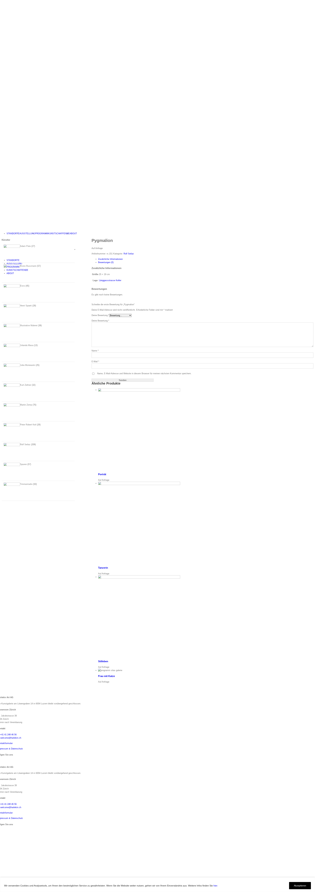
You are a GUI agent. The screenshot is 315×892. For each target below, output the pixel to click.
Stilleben (103, 661)
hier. (215, 885)
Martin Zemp (26, 405)
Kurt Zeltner (25, 385)
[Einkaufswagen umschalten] (1, 255)
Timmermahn (26, 484)
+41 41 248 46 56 (8, 734)
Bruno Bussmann (28, 266)
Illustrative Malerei (28, 325)
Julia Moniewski (27, 365)
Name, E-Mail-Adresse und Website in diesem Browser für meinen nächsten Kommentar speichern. (144, 373)
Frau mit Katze (106, 676)
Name (95, 350)
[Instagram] (1, 760)
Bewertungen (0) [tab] (106, 262)
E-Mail (95, 361)
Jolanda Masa (26, 345)
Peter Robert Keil (28, 424)
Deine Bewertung (100, 315)
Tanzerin (103, 567)
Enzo (22, 286)
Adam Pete (25, 246)
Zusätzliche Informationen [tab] (110, 259)
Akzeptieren (300, 885)
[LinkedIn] (4, 760)
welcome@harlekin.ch (10, 738)
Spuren (23, 464)
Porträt (102, 474)
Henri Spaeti (26, 305)
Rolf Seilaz (129, 253)
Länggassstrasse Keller (110, 280)
